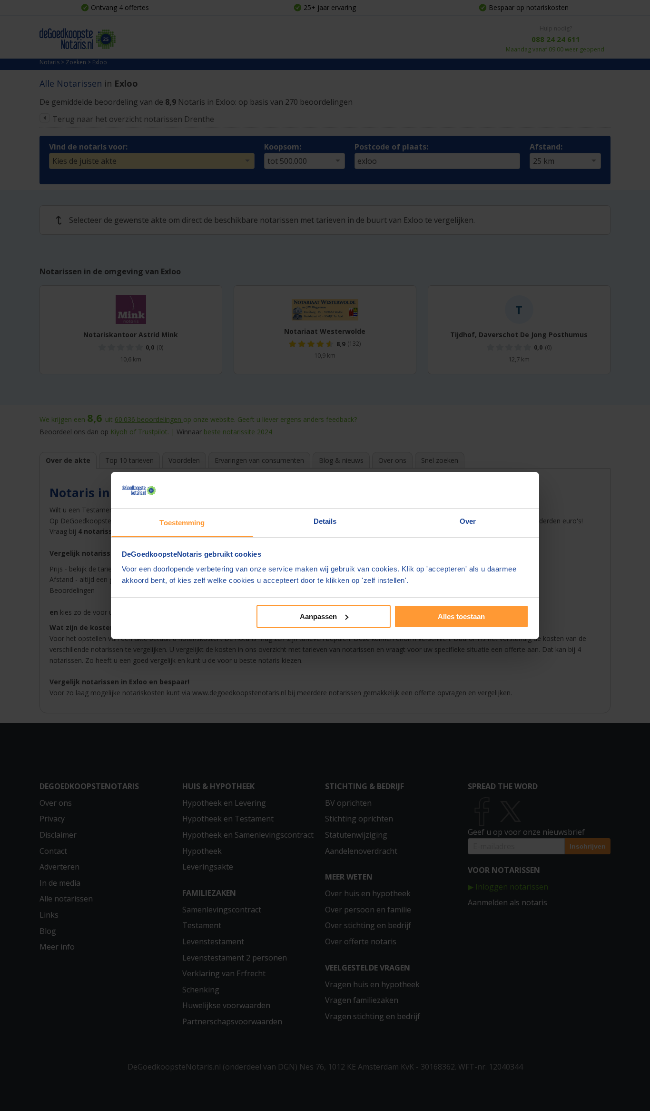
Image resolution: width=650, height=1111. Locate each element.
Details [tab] (325, 521)
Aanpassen (318, 616)
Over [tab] (468, 521)
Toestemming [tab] (182, 523)
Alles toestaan (461, 616)
